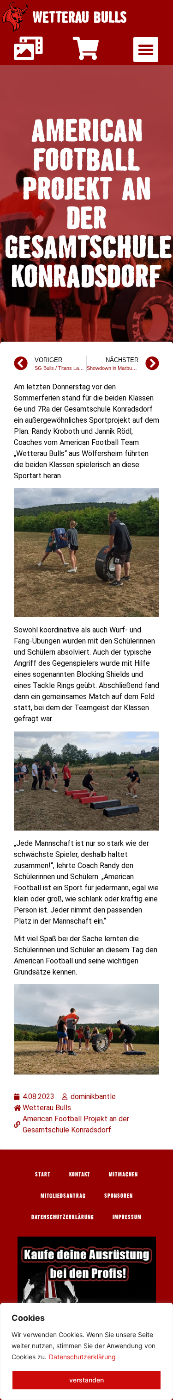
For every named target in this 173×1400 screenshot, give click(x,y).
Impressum (127, 1216)
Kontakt (79, 1174)
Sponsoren (118, 1195)
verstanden (86, 1380)
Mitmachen (123, 1174)
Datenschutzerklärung (82, 1357)
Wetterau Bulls (79, 17)
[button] (145, 49)
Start (43, 1174)
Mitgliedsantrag (63, 1195)
